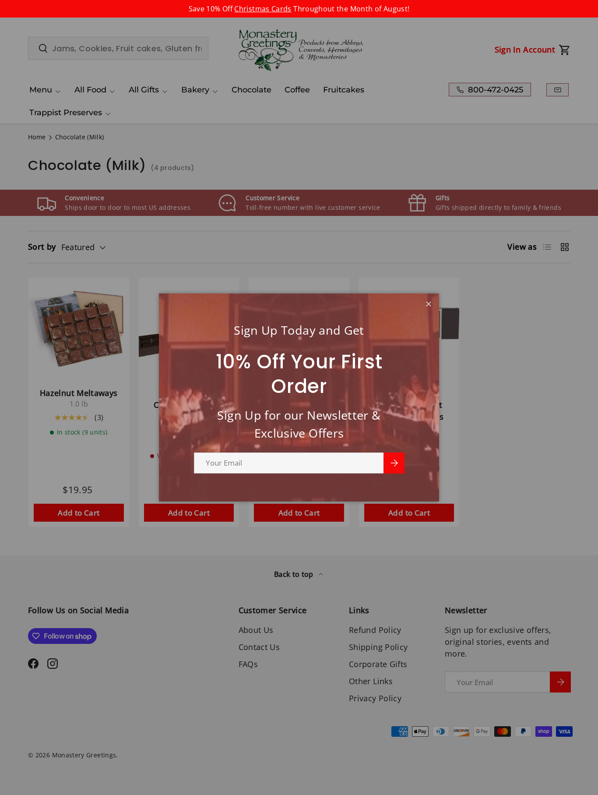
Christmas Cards (262, 9)
